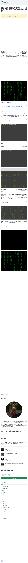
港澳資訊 (2, 494)
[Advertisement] (14, 34)
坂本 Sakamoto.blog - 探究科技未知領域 (9, 514)
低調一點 (2, 503)
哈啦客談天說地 (4, 505)
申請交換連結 (3, 518)
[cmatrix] (14, 90)
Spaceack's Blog (4, 488)
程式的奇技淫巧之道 (5, 507)
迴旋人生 (2, 501)
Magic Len (14, 13)
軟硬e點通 (3, 492)
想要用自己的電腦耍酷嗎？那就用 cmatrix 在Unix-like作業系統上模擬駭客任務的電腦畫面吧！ (14, 9)
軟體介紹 (20, 13)
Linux (3, 394)
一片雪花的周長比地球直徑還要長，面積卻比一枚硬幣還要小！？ (16, 448)
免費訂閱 (14, 478)
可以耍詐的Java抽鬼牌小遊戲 (11, 453)
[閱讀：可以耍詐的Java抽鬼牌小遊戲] (2, 454)
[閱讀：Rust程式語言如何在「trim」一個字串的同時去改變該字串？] (2, 459)
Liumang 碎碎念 (4, 509)
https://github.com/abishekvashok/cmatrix (12, 106)
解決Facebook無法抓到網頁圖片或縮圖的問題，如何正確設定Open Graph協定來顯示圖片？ (16, 443)
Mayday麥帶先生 (4, 497)
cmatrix (6, 394)
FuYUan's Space (4, 516)
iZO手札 (2, 490)
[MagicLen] (4, 2)
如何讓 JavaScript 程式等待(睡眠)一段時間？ (14, 463)
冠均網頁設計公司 (4, 486)
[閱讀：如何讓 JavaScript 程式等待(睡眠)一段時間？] (2, 464)
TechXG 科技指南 (4, 511)
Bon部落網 (3, 499)
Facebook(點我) (23, 425)
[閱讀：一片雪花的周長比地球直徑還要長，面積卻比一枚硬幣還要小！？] (2, 449)
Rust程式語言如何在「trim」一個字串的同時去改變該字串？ (16, 458)
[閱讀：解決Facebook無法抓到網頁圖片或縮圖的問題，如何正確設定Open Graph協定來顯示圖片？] (2, 443)
